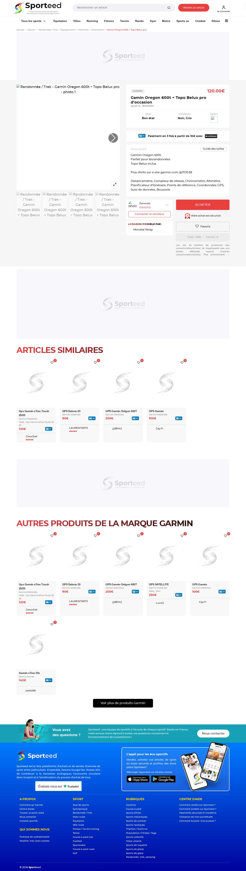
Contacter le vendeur (149, 214)
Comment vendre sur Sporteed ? (197, 805)
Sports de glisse (135, 849)
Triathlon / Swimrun (136, 829)
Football (77, 841)
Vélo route (78, 825)
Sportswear (79, 845)
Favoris (205, 226)
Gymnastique (80, 809)
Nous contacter (213, 733)
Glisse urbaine (133, 841)
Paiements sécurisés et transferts (197, 813)
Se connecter (223, 11)
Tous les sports (31, 20)
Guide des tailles (213, 149)
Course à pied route (84, 849)
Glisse (216, 20)
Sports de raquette (136, 845)
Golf (75, 853)
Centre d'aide (27, 809)
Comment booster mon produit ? (197, 821)
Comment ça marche (31, 805)
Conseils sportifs (29, 821)
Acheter (202, 204)
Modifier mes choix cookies (34, 841)
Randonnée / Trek (82, 813)
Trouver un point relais (32, 813)
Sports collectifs (135, 837)
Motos (166, 20)
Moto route (79, 817)
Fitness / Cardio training (86, 829)
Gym (153, 20)
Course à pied (133, 809)
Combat (200, 20)
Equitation (60, 20)
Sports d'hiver (133, 813)
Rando (139, 20)
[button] (113, 138)
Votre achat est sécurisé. (205, 216)
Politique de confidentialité (34, 837)
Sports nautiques (135, 825)
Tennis (124, 20)
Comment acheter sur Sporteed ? (197, 809)
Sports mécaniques (136, 817)
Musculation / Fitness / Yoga (141, 833)
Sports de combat (136, 821)
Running (92, 20)
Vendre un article (193, 8)
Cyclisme (131, 805)
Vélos (77, 20)
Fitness (109, 20)
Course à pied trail (83, 837)
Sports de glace (134, 853)
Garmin (138, 91)
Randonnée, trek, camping (140, 857)
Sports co (182, 20)
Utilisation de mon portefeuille (196, 817)
